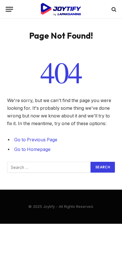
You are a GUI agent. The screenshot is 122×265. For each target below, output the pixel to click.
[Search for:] (49, 167)
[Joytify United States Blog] (61, 9)
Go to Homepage (32, 149)
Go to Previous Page (35, 139)
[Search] (113, 9)
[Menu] (9, 9)
